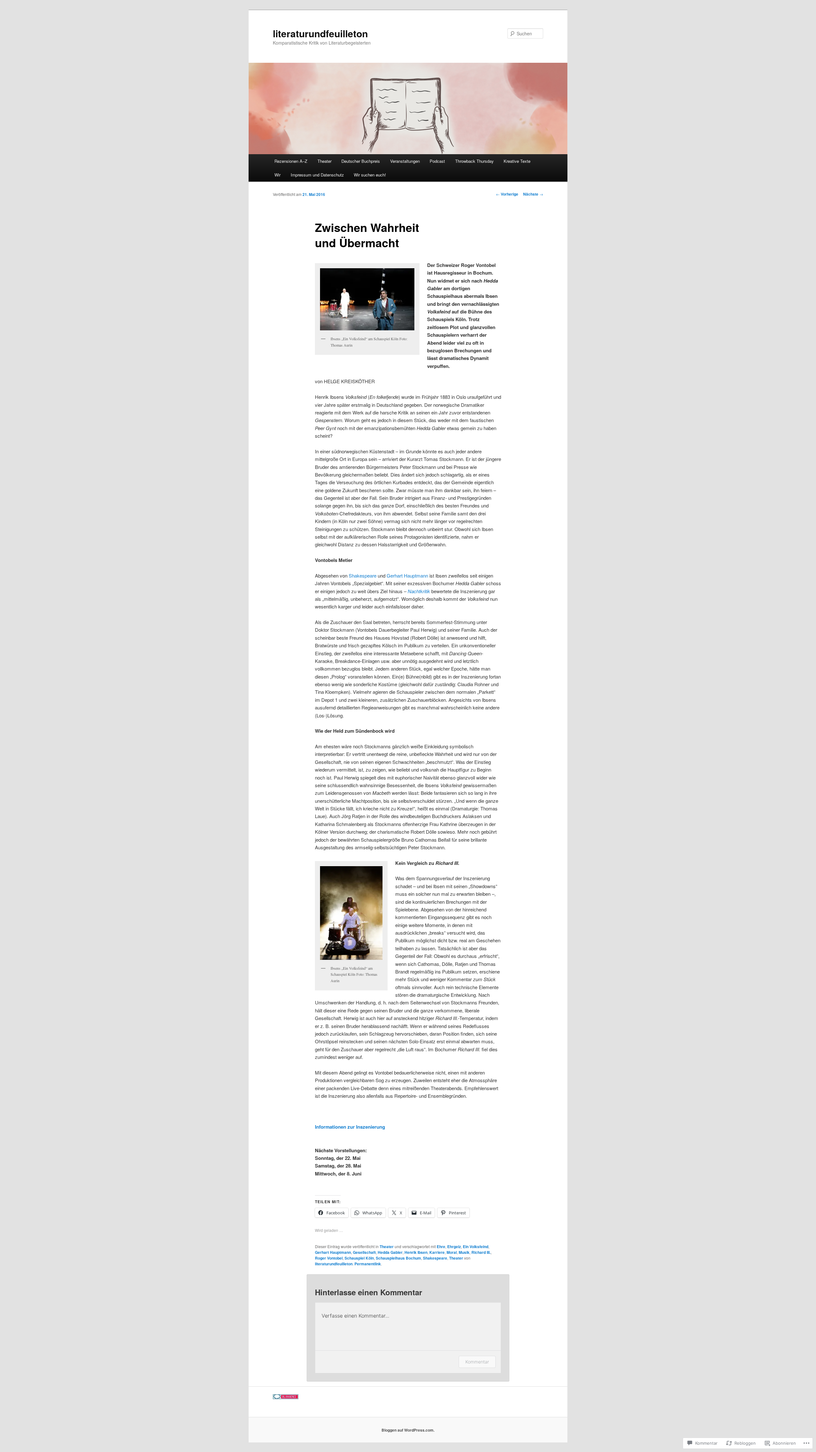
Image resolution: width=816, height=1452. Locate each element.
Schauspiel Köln (359, 1258)
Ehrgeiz (454, 1246)
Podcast (437, 161)
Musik (464, 1252)
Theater (324, 161)
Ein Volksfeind (475, 1246)
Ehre (441, 1246)
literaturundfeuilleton (320, 33)
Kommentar (477, 1361)
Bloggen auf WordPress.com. (408, 1430)
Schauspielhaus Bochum (398, 1258)
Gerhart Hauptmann (407, 575)
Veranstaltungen (405, 161)
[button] (367, 299)
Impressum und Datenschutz (317, 175)
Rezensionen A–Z (290, 161)
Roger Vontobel (329, 1258)
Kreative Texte (517, 161)
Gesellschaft (364, 1252)
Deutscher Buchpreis (360, 161)
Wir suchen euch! (370, 175)
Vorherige (507, 194)
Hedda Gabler (390, 1252)
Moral (452, 1252)
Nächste (533, 194)
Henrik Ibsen (415, 1252)
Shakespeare (361, 575)
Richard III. (481, 1252)
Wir (277, 175)
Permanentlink (367, 1264)
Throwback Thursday (474, 161)
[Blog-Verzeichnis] (285, 1397)
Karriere (437, 1252)
